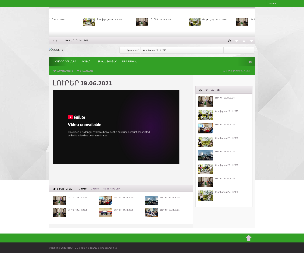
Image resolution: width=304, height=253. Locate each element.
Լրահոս (87, 61)
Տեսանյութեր (107, 61)
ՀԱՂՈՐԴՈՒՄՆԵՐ (66, 61)
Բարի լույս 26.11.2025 (226, 165)
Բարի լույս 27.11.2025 (235, 19)
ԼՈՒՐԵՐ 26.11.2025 (170, 197)
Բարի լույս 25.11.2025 (226, 191)
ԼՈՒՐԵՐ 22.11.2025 (170, 209)
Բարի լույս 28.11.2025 (130, 19)
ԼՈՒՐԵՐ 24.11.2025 (124, 209)
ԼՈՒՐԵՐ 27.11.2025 (181, 19)
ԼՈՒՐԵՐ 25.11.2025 (77, 209)
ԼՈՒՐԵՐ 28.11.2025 (75, 19)
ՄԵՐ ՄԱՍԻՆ (129, 61)
